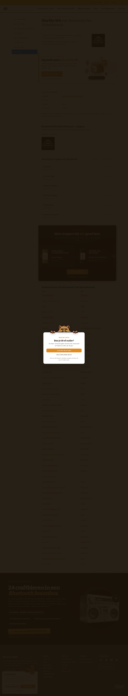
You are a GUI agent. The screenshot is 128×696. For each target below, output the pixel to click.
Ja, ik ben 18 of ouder (64, 350)
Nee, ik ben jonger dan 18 (64, 354)
